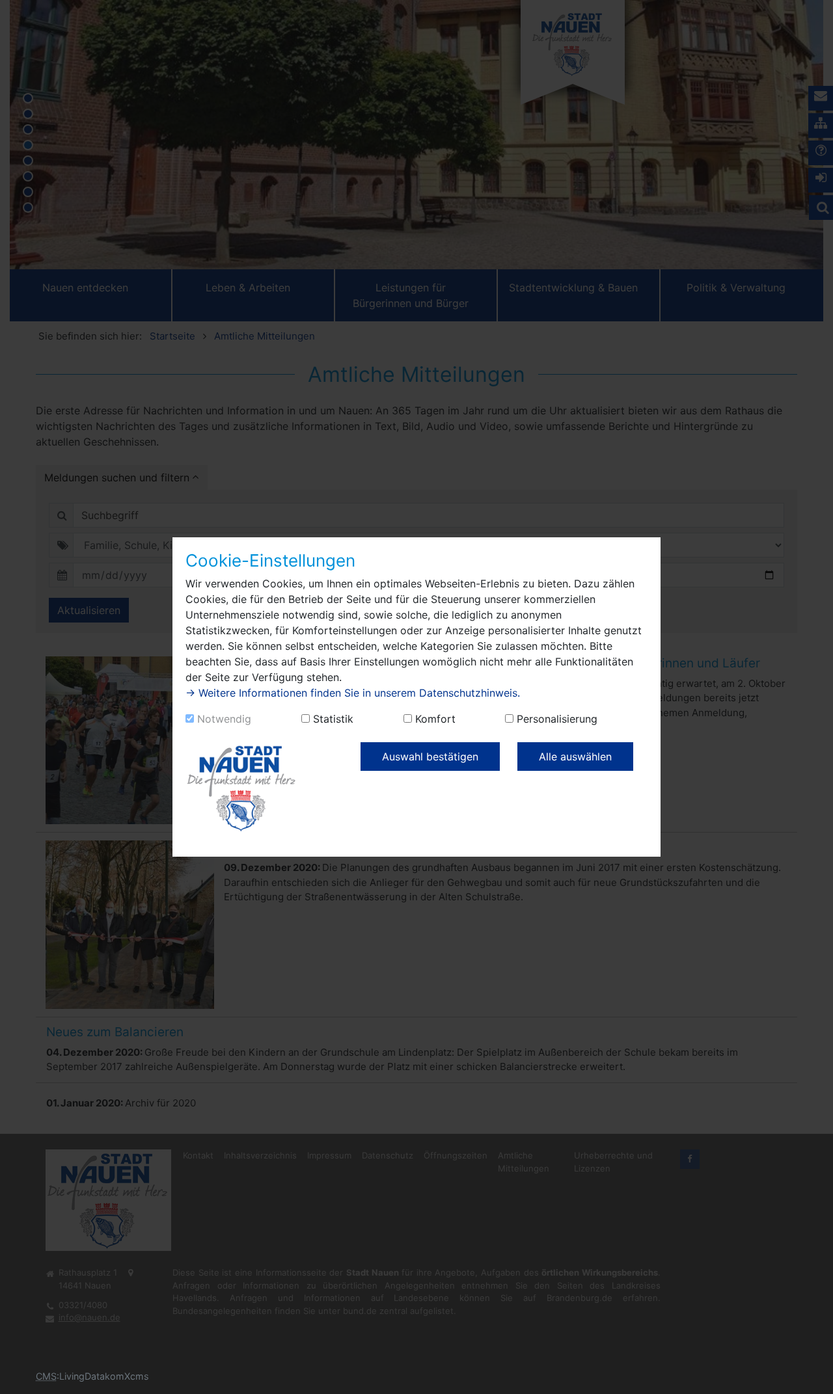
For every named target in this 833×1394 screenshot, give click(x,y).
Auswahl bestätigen (430, 756)
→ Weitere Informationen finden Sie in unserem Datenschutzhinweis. (352, 692)
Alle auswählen (575, 756)
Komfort (435, 718)
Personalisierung (557, 718)
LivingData (82, 1376)
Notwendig (224, 718)
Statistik (333, 718)
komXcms (127, 1376)
